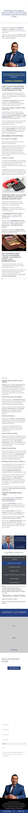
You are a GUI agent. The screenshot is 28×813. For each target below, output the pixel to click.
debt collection (8, 213)
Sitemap (13, 808)
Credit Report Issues (14, 567)
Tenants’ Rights (14, 578)
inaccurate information (8, 499)
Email (14, 638)
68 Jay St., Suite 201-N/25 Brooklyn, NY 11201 (14, 703)
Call (14, 626)
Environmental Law (14, 582)
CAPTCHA (4, 763)
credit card (20, 27)
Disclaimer (7, 808)
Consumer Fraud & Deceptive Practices (14, 574)
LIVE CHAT (7, 811)
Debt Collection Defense (14, 563)
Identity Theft (14, 571)
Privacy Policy (19, 808)
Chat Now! (14, 650)
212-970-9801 (14, 710)
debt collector (14, 220)
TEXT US (21, 811)
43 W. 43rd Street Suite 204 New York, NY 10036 (14, 692)
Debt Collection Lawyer (13, 74)
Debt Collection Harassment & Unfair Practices (14, 558)
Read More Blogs (14, 668)
